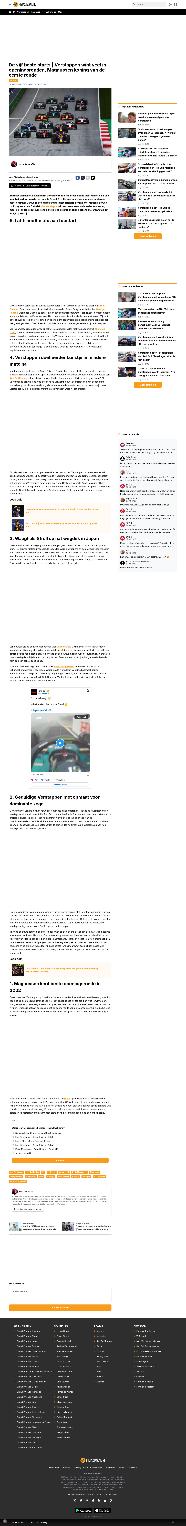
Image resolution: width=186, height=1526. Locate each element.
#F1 (50, 710)
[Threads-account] (111, 1500)
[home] (10, 12)
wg (127, 471)
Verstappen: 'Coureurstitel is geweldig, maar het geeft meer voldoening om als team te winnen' (62, 970)
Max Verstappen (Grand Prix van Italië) (34, 1137)
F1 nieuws (52, 1172)
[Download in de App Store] (102, 1510)
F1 (14, 12)
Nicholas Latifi (99, 1177)
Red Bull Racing (18, 378)
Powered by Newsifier (93, 1517)
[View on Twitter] (88, 692)
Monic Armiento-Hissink (137, 561)
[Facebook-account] (80, 1500)
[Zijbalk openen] (10, 4)
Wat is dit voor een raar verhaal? (136, 567)
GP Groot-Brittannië (18, 1181)
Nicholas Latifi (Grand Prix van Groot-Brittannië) (38, 1133)
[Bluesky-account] (105, 1500)
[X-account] (74, 1500)
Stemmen (60, 1160)
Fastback (130, 443)
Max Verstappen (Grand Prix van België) (34, 1145)
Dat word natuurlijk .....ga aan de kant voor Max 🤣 (144, 504)
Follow (46, 693)
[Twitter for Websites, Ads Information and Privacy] (88, 775)
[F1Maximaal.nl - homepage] (24, 4)
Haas (67, 1098)
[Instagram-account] (86, 1500)
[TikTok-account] (93, 1500)
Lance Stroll (63, 646)
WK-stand (51, 12)
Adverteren (109, 1467)
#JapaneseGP (39, 710)
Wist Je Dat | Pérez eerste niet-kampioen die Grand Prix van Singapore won (61, 525)
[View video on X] (60, 743)
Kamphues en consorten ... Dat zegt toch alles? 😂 (144, 557)
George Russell (16, 1177)
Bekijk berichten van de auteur (28, 1209)
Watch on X (81, 717)
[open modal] (175, 4)
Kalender (35, 12)
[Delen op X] (83, 178)
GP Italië (75, 1177)
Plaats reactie (60, 1307)
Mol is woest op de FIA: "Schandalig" (30, 1522)
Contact (121, 1467)
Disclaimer (133, 1467)
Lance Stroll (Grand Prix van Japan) (32, 1141)
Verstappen (23, 12)
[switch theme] (170, 4)
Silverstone (94, 1172)
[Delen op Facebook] (78, 178)
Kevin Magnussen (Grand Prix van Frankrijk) (36, 1149)
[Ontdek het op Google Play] (83, 1510)
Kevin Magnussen (64, 666)
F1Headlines (96, 1467)
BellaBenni (131, 457)
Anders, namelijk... (24, 1153)
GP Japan (86, 1177)
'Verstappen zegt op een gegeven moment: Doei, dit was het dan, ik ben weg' (62, 511)
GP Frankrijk (31, 1177)
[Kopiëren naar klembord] (93, 178)
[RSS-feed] (99, 1500)
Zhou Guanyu (63, 1177)
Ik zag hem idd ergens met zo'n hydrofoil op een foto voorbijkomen (147, 465)
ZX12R (129, 485)
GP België (50, 1177)
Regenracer (131, 498)
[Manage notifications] (5, 1521)
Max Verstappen (49, 206)
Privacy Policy (81, 1467)
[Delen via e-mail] (88, 178)
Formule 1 (13, 80)
